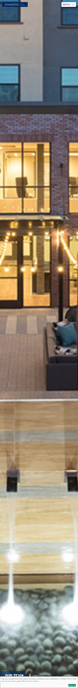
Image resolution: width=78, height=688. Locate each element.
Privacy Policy (11, 681)
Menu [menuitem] (67, 4)
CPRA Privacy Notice (30, 681)
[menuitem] (15, 6)
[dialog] (39, 682)
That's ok (72, 685)
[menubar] (39, 4)
